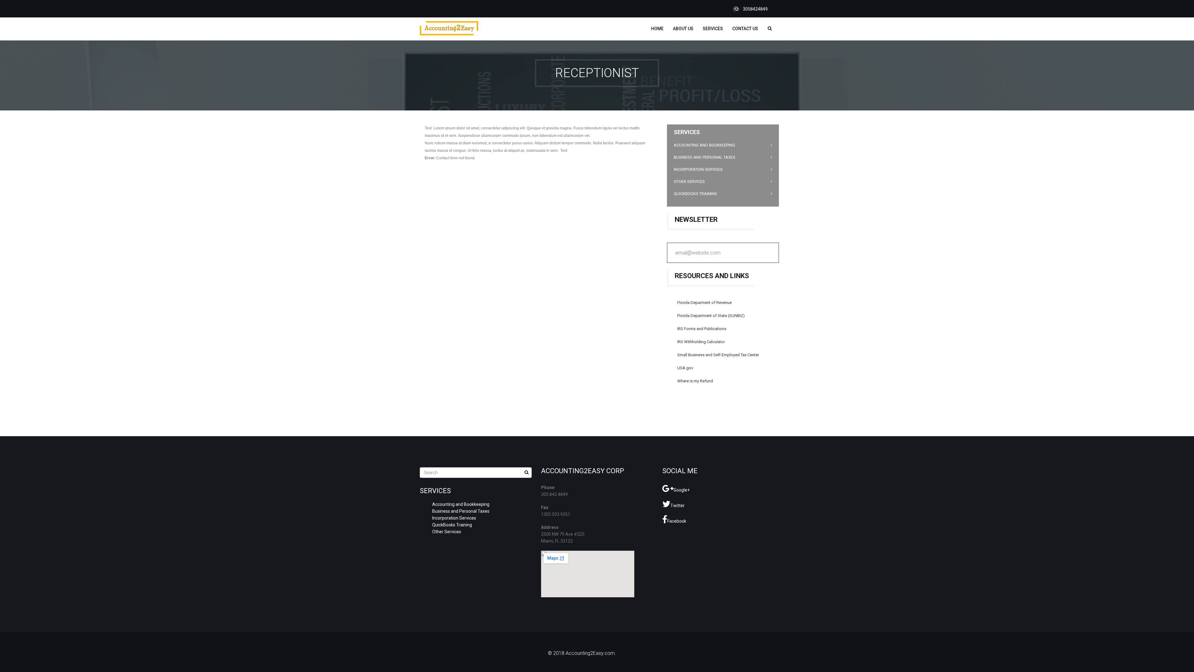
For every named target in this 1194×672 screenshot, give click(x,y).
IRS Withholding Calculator (701, 341)
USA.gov (685, 368)
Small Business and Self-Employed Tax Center (718, 354)
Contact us (745, 28)
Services (713, 28)
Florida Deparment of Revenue (704, 302)
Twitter (677, 505)
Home (657, 28)
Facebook (676, 521)
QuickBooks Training (695, 193)
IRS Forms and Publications (701, 328)
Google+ (681, 490)
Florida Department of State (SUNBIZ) (711, 315)
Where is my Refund (695, 381)
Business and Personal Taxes (704, 157)
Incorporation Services (698, 169)
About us (683, 28)
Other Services (689, 181)
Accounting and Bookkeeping (704, 145)
